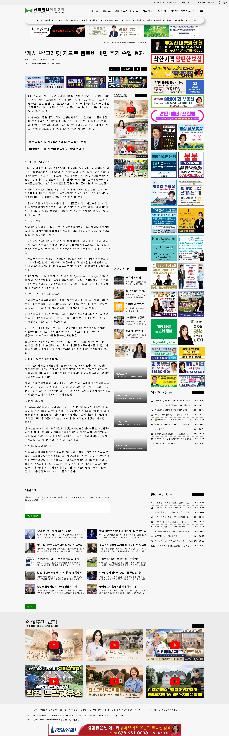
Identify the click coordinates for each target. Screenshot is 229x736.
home (103, 42)
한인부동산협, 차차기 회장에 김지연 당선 (172, 531)
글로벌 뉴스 (121, 11)
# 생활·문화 (94, 20)
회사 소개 (138, 710)
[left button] (138, 95)
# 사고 (149, 20)
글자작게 (114, 69)
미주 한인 (147, 11)
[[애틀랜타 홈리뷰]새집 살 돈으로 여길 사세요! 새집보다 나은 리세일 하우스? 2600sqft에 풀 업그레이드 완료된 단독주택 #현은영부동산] (115, 681)
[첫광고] (171, 31)
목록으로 (30, 606)
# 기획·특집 (168, 20)
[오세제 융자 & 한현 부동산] (177, 52)
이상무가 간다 (159, 2)
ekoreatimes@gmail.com (114, 715)
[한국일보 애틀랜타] (45, 11)
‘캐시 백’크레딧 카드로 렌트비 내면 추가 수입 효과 (128, 42)
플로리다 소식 (172, 2)
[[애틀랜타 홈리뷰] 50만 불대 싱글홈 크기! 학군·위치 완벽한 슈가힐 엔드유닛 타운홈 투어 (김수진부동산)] (130, 149)
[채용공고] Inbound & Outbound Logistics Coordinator (174, 424)
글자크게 (127, 69)
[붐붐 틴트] (191, 165)
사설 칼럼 (160, 11)
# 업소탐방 (126, 20)
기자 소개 (148, 710)
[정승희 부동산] (191, 304)
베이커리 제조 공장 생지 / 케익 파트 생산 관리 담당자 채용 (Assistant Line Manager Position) (174, 439)
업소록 (182, 2)
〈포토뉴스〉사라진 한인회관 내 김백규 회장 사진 (174, 546)
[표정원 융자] (86, 82)
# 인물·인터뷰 (139, 20)
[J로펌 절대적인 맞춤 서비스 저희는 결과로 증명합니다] (164, 276)
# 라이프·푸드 (107, 20)
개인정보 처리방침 (169, 710)
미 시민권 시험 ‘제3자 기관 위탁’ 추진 (170, 527)
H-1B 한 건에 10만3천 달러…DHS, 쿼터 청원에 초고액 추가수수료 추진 (174, 405)
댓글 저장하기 (33, 516)
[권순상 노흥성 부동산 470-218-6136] (44, 82)
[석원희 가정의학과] (164, 353)
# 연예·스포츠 (191, 20)
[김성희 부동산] (114, 31)
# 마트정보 (179, 20)
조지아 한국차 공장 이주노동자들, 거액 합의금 (174, 512)
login (225, 3)
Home (27, 710)
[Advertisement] (130, 220)
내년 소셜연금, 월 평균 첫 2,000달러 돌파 (172, 517)
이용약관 (156, 710)
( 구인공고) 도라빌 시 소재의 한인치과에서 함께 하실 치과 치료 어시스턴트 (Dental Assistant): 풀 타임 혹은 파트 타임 (174, 400)
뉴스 (108, 42)
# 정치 (40, 20)
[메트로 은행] (191, 193)
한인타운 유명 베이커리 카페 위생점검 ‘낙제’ (173, 507)
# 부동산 (157, 20)
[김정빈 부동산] (192, 367)
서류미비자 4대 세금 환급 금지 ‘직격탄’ (171, 522)
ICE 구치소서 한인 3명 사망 (166, 536)
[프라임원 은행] (164, 165)
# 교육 (85, 20)
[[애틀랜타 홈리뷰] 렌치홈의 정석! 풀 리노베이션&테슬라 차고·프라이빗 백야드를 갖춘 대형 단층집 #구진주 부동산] (130, 168)
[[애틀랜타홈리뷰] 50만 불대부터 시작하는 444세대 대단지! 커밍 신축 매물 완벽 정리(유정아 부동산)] (130, 129)
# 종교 (117, 20)
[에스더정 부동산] (191, 276)
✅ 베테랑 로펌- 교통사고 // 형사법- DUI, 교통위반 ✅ (174, 419)
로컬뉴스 (107, 11)
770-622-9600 (91, 715)
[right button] (144, 95)
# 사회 (54, 20)
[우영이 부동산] (177, 78)
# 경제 (47, 20)
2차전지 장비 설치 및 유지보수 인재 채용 (172, 415)
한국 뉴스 (135, 11)
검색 (195, 11)
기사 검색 (210, 2)
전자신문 (186, 11)
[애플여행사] (192, 353)
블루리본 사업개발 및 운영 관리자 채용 (171, 410)
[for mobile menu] (201, 11)
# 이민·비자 (75, 20)
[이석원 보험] (177, 63)
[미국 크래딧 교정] (127, 82)
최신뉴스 (95, 11)
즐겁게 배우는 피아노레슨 (166, 443)
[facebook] (144, 69)
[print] (137, 69)
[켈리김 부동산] (130, 357)
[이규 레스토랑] (57, 31)
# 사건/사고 (64, 20)
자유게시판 (200, 2)
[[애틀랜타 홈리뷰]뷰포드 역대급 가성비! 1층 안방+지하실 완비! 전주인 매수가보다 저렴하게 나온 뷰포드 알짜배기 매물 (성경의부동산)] (175, 681)
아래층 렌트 (159, 429)
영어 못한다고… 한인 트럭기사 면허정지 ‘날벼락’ (174, 541)
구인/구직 (190, 2)
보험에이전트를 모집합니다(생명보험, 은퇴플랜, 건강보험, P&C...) (174, 434)
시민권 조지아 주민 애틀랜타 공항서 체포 (172, 503)
